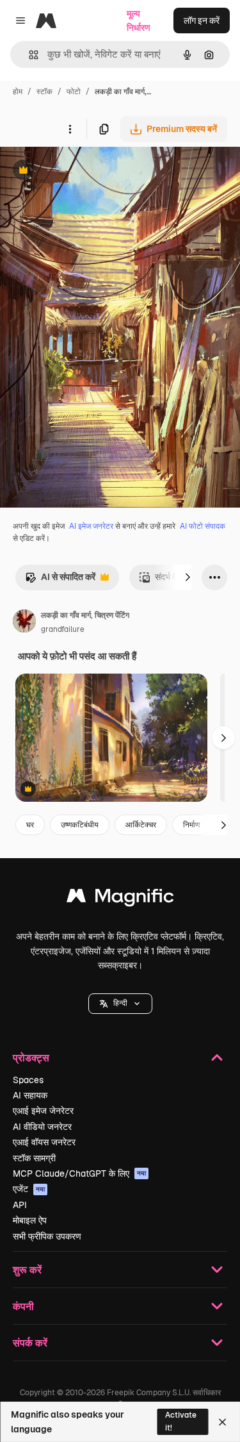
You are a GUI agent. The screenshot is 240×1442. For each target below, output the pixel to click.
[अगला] (187, 577)
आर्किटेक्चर (140, 825)
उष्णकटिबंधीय (80, 825)
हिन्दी (120, 1003)
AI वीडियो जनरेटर (42, 1126)
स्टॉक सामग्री (34, 1158)
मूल (70, 171)
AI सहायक (30, 1095)
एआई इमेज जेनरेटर (43, 1110)
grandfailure (62, 629)
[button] (120, 1003)
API (20, 1205)
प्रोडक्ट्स (31, 1057)
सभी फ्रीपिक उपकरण (47, 1236)
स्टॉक (44, 92)
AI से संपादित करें (60, 580)
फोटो (74, 92)
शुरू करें (27, 1269)
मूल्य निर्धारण (138, 20)
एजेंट (29, 1189)
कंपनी (23, 1306)
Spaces (28, 1080)
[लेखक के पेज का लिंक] (24, 622)
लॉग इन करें (202, 20)
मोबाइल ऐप (30, 1220)
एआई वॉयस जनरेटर (44, 1142)
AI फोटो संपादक (202, 526)
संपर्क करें (30, 1342)
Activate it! (180, 1421)
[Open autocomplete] (28, 55)
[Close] (222, 1422)
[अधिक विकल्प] (70, 129)
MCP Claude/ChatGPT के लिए (79, 1173)
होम (17, 92)
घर (30, 825)
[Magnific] (120, 899)
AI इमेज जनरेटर (91, 526)
